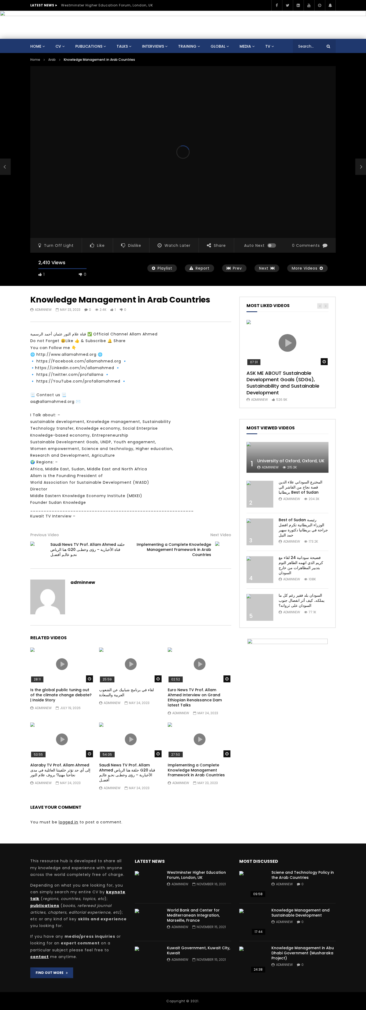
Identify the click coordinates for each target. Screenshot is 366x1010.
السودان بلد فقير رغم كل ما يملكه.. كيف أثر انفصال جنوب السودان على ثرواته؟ (301, 600)
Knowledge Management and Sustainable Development (300, 912)
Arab (52, 59)
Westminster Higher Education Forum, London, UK (107, 5)
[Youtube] (309, 5)
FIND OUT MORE (51, 972)
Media (245, 46)
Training (187, 46)
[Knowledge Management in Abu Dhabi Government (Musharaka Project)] (252, 960)
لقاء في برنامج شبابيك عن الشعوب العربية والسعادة (126, 692)
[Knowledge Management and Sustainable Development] (252, 922)
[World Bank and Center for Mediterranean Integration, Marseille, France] (148, 922)
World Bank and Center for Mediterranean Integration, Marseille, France (193, 915)
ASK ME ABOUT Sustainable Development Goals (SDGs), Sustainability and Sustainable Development (283, 383)
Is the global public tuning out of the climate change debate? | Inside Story (61, 695)
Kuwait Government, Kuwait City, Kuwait (198, 950)
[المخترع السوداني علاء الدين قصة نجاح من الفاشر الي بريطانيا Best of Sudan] (260, 494)
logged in (68, 822)
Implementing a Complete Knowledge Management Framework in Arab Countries (174, 549)
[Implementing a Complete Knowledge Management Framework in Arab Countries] (223, 550)
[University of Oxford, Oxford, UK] (287, 457)
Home (35, 46)
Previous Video (44, 535)
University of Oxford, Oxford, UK (290, 461)
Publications (88, 46)
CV (58, 46)
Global (218, 46)
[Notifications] (330, 5)
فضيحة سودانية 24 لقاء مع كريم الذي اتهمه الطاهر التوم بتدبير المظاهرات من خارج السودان (301, 565)
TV (267, 46)
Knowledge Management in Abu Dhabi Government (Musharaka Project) (302, 953)
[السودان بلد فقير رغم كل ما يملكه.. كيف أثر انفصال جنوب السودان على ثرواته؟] (260, 607)
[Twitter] (287, 5)
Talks (122, 46)
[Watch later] (319, 5)
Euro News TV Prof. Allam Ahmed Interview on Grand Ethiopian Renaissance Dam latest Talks (195, 697)
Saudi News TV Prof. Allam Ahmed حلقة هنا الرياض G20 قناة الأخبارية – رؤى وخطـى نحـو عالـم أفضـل (87, 549)
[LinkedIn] (298, 5)
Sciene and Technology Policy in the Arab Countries (302, 875)
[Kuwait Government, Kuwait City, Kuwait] (148, 960)
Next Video (220, 535)
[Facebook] (276, 5)
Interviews (153, 46)
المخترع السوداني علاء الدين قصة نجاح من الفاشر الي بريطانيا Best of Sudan (300, 487)
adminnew (43, 309)
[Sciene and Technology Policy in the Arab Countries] (252, 884)
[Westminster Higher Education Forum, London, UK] (148, 884)
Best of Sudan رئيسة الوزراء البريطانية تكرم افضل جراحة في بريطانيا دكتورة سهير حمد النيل (303, 527)
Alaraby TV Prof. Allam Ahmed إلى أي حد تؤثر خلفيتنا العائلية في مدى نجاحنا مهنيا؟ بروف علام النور (60, 770)
